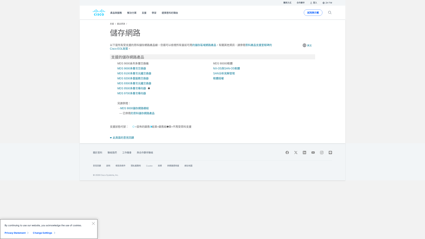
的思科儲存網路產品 (143, 113)
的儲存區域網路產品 (204, 45)
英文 (309, 45)
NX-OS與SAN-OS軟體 (226, 68)
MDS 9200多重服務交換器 (133, 78)
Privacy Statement (15, 232)
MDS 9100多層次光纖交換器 (134, 73)
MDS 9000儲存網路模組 (134, 108)
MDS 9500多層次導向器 (131, 88)
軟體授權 (218, 78)
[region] (49, 229)
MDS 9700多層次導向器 (131, 93)
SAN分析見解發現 (224, 73)
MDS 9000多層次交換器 (131, 68)
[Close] (93, 223)
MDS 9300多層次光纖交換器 (134, 83)
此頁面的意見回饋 (123, 137)
